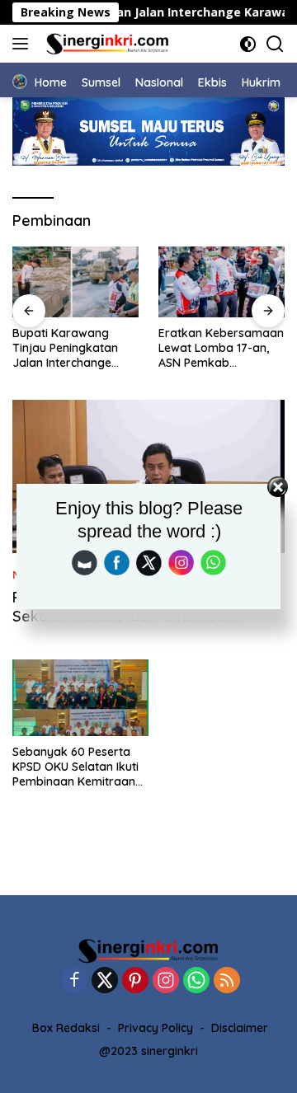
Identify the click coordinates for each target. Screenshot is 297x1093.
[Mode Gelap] (247, 44)
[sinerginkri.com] (105, 44)
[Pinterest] (135, 981)
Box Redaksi (66, 1027)
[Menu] (23, 44)
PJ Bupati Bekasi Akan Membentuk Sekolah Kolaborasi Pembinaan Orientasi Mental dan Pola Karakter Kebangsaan (136, 626)
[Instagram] (166, 981)
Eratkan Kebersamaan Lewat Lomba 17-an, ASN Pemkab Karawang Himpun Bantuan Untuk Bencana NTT (85, 348)
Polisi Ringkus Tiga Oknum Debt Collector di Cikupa (229, 348)
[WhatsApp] (196, 981)
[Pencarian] (275, 44)
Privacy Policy (155, 1027)
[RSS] (227, 981)
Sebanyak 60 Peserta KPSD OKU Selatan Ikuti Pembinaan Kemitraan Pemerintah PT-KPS (75, 767)
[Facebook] (74, 981)
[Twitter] (105, 981)
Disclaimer (239, 1027)
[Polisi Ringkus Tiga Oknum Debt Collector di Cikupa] (232, 281)
